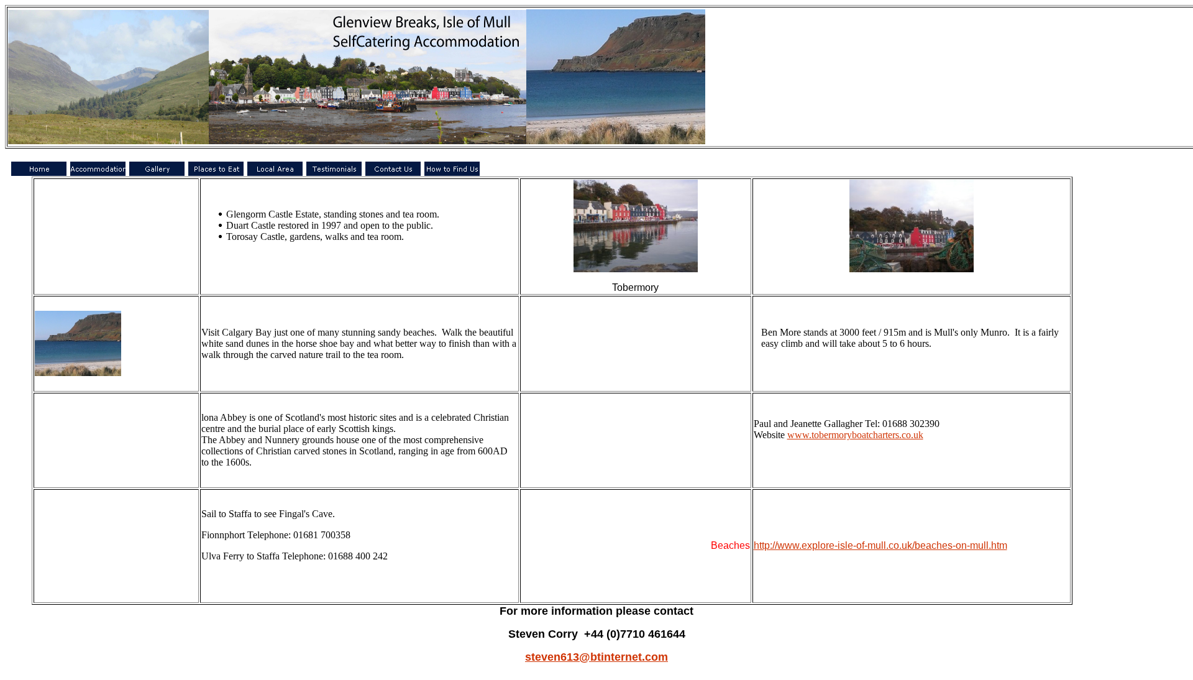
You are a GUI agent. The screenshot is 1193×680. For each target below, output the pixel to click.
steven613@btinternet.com (596, 657)
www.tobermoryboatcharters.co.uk (855, 435)
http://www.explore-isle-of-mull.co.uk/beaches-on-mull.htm (880, 545)
